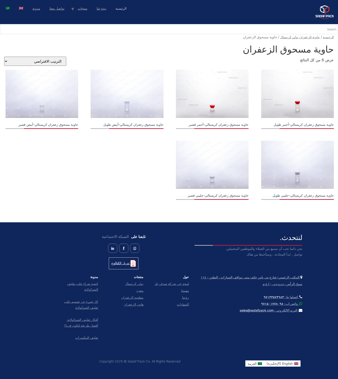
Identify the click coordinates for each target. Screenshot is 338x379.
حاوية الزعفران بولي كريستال (300, 37)
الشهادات (183, 304)
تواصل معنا (56, 8)
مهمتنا (185, 291)
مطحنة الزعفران (132, 297)
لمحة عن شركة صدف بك (172, 284)
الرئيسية (328, 37)
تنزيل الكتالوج (120, 263)
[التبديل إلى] (21, 9)
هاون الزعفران (133, 304)
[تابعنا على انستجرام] (134, 248)
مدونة (36, 8)
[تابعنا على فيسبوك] (123, 248)
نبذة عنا (101, 8)
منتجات (82, 8)
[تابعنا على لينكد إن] (112, 248)
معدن (139, 291)
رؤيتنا (185, 297)
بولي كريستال (134, 284)
